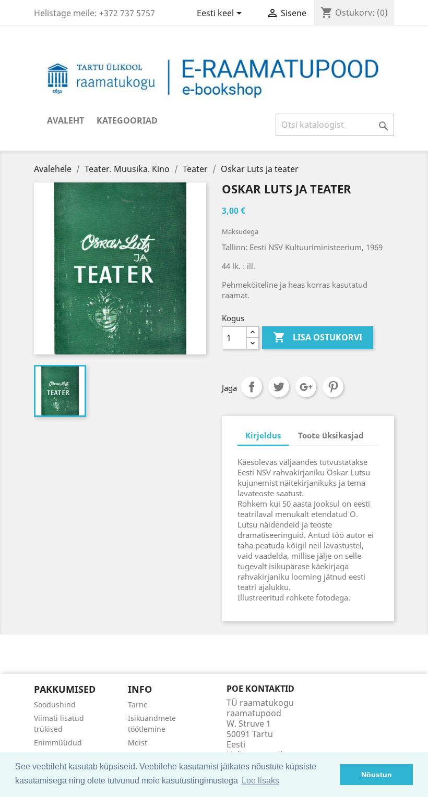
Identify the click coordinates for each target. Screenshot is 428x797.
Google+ (305, 386)
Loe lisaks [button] (260, 780)
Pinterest (333, 386)
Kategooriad (127, 120)
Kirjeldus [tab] (263, 435)
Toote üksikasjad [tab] (331, 435)
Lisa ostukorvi (317, 337)
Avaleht (65, 120)
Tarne (138, 704)
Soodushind (55, 704)
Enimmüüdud (58, 742)
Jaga (251, 386)
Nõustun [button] (376, 774)
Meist (137, 742)
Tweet (278, 386)
